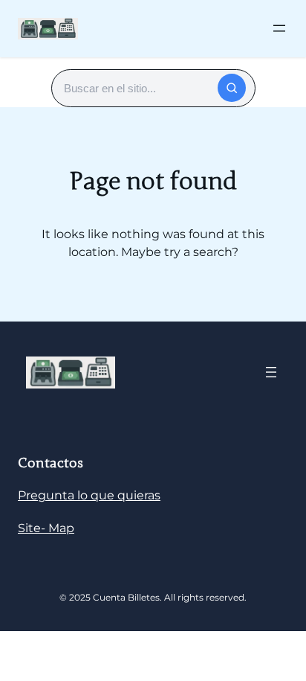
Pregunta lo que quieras (89, 495)
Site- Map (46, 528)
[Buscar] (232, 88)
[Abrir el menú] (279, 28)
